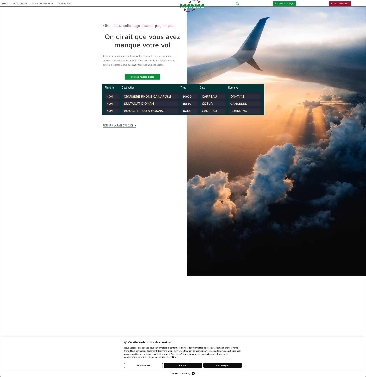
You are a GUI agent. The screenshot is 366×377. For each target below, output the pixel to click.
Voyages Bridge (20, 3)
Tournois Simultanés (339, 3)
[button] (237, 3)
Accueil (5, 3)
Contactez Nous (64, 3)
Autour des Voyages (41, 3)
